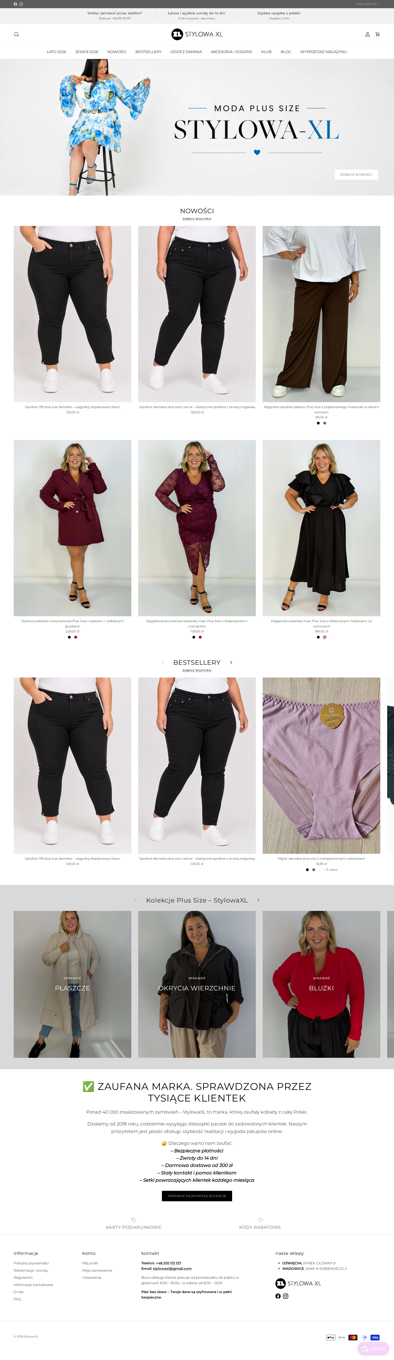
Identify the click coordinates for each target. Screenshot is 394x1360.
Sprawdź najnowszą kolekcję (197, 1196)
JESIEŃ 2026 (86, 52)
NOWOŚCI (116, 52)
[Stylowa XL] (197, 34)
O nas (18, 1292)
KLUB (266, 52)
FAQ (17, 1299)
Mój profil (90, 1263)
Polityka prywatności (31, 1263)
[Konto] (366, 34)
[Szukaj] (16, 34)
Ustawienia (91, 1277)
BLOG (286, 52)
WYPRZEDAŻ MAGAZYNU (323, 52)
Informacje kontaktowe (33, 1285)
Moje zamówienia (97, 1270)
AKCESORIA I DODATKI (231, 52)
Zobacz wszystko (197, 218)
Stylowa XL (31, 1336)
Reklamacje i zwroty (31, 1270)
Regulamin (23, 1277)
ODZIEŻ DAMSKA (186, 52)
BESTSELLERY (148, 52)
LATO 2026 (56, 52)
